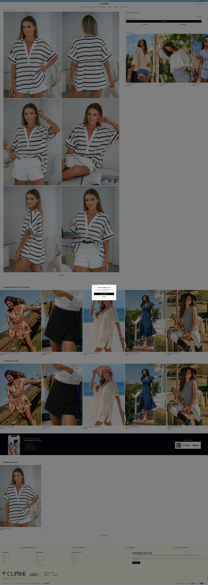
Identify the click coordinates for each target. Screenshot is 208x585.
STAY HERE (104, 296)
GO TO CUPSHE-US (104, 293)
